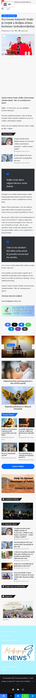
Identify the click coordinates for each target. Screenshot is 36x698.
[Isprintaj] (25, 329)
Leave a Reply (18, 466)
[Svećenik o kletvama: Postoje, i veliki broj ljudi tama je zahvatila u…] (26, 422)
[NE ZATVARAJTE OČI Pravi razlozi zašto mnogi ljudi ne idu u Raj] (7, 158)
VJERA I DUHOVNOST (9, 16)
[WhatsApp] (28, 325)
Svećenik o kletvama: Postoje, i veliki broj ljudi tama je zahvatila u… (26, 432)
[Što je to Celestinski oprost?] (9, 447)
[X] (15, 325)
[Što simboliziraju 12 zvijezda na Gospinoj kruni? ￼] (26, 447)
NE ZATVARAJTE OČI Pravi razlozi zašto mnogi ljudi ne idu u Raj (23, 158)
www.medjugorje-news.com (11, 301)
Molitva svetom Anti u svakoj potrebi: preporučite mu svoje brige (9, 432)
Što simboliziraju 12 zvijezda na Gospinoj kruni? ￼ (26, 455)
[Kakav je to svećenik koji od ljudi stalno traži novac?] (7, 566)
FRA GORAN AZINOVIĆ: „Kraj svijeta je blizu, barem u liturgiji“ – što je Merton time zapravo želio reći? (17, 352)
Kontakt (4, 670)
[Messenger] (21, 325)
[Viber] (18, 329)
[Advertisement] (18, 75)
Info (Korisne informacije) (10, 666)
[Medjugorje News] (8, 9)
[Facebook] (8, 325)
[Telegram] (11, 329)
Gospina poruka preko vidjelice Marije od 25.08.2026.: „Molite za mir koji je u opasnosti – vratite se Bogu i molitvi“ (24, 144)
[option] (18, 347)
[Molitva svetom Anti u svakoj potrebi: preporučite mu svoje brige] (9, 422)
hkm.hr (19, 296)
